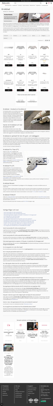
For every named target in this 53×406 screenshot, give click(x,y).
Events (20, 340)
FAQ (29, 395)
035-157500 (25, 201)
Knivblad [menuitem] (19, 5)
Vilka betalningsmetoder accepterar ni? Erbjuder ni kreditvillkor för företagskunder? (20, 214)
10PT (10, 151)
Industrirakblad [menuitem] (26, 5)
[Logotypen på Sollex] (6, 3)
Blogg (16, 389)
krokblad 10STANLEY (11, 196)
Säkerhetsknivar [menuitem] (8, 5)
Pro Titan (34, 191)
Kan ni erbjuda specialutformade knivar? (11, 217)
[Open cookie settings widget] (2, 404)
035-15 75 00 (44, 394)
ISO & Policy (30, 391)
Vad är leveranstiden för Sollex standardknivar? (13, 212)
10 (7, 185)
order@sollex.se (15, 299)
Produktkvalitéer (18, 395)
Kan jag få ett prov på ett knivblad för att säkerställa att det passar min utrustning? (20, 220)
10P (11, 167)
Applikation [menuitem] (38, 5)
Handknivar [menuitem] (14, 5)
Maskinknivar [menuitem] (32, 5)
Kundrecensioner (18, 393)
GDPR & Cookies (31, 393)
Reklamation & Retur (28, 304)
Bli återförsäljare (18, 397)
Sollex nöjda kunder (8, 340)
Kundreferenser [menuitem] (45, 5)
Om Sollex (17, 388)
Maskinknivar (5, 395)
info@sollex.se (45, 395)
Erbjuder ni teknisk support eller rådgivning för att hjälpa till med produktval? (19, 222)
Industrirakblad (6, 388)
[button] (49, 3)
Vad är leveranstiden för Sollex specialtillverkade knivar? (15, 213)
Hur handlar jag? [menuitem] (49, 0)
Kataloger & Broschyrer (19, 391)
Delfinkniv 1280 (16, 160)
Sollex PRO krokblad (42, 196)
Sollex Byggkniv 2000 (7, 177)
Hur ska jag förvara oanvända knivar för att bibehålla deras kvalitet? (17, 225)
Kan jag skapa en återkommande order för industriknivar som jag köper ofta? (19, 221)
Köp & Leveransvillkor (32, 388)
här (20, 146)
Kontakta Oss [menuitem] (45, 0)
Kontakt (42, 388)
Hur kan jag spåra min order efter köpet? (12, 216)
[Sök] (41, 3)
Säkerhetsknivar (6, 389)
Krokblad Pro (40, 191)
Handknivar (5, 393)
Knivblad (4, 391)
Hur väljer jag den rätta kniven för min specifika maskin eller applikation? (18, 218)
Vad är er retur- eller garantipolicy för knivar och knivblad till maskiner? (17, 224)
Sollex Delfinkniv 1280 (17, 176)
